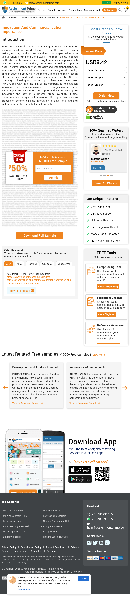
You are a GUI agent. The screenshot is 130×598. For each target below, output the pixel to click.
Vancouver (64, 263)
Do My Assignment (13, 510)
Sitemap (51, 551)
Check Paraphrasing (108, 286)
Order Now (109, 10)
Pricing (72, 10)
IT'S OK (84, 578)
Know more (24, 589)
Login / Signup (120, 2)
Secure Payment (98, 551)
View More (99, 354)
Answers (62, 10)
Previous (5, 388)
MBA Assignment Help (15, 515)
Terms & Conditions (56, 547)
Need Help (93, 506)
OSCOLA (47, 263)
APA (8, 263)
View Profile (95, 161)
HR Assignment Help (14, 531)
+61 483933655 (102, 514)
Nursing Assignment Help (56, 521)
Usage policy (19, 551)
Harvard (32, 263)
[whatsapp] (4, 2)
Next (124, 388)
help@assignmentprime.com (44, 2)
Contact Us (36, 551)
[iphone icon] (80, 470)
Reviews (77, 571)
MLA (19, 263)
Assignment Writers (53, 526)
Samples (52, 10)
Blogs (80, 10)
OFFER (106, 2)
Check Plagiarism (106, 314)
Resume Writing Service (55, 536)
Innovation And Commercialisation (38, 17)
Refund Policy (9, 547)
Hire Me (95, 168)
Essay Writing (50, 531)
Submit (53, 177)
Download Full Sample (39, 235)
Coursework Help (12, 536)
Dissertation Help (12, 521)
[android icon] (80, 479)
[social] (89, 542)
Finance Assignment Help (16, 526)
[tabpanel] (106, 157)
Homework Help (51, 510)
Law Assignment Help (54, 515)
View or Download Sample (26, 403)
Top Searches (10, 502)
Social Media (95, 536)
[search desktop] (120, 10)
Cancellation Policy (31, 547)
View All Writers (106, 183)
